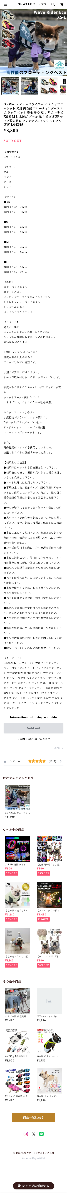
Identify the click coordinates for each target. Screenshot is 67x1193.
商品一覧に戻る (33, 1117)
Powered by (29, 1158)
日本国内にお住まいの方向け (33, 738)
